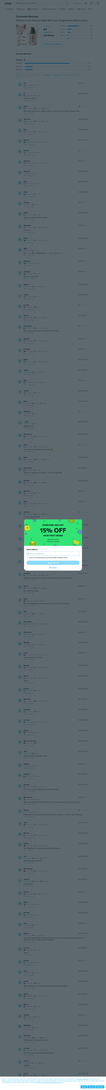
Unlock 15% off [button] (53, 563)
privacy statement (83, 1079)
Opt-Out (91, 1087)
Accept (84, 1087)
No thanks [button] (53, 568)
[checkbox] (27, 557)
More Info (100, 1087)
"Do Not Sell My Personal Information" (48, 1082)
